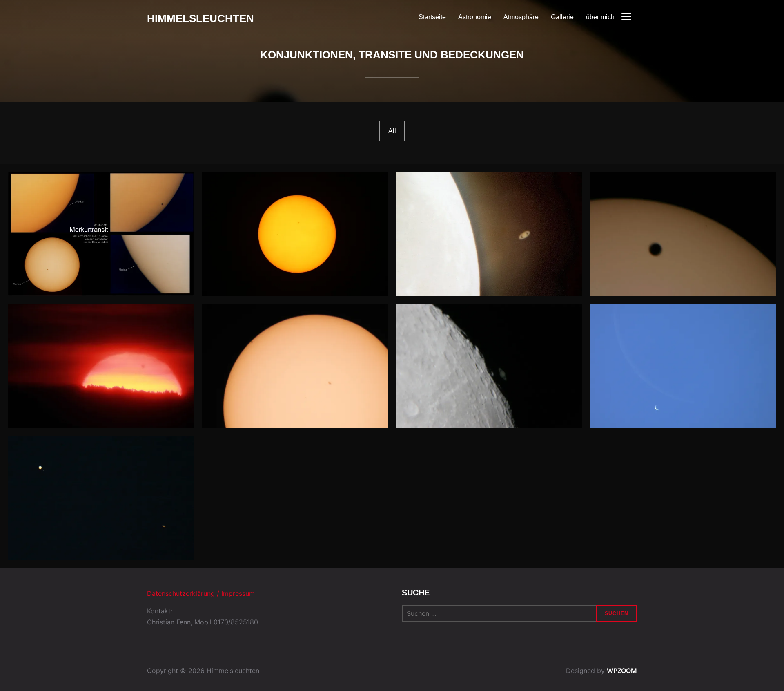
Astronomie (474, 16)
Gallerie (562, 16)
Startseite (432, 16)
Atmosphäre (521, 16)
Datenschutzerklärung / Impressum (201, 593)
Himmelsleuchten (200, 18)
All (392, 130)
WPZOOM (622, 670)
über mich (600, 16)
